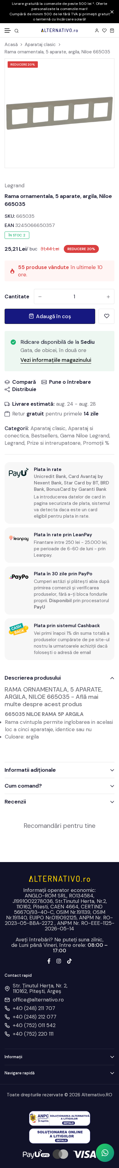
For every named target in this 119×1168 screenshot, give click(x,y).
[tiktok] (69, 960)
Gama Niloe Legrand (84, 435)
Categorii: (17, 428)
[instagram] (58, 960)
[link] (102, 71)
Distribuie (24, 389)
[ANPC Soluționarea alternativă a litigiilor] (59, 1118)
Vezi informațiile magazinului (55, 360)
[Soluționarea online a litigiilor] (59, 1135)
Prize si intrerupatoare (54, 443)
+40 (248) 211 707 (34, 1008)
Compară (24, 382)
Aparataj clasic (40, 45)
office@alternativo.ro (38, 999)
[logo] (59, 30)
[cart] (112, 30)
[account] (97, 30)
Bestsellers (44, 435)
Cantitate (17, 296)
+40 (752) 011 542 (34, 1025)
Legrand (14, 185)
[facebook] (49, 960)
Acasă (11, 45)
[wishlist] (104, 30)
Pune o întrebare (70, 382)
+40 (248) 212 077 (34, 1016)
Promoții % (96, 443)
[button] (8, 30)
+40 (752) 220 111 (33, 1034)
